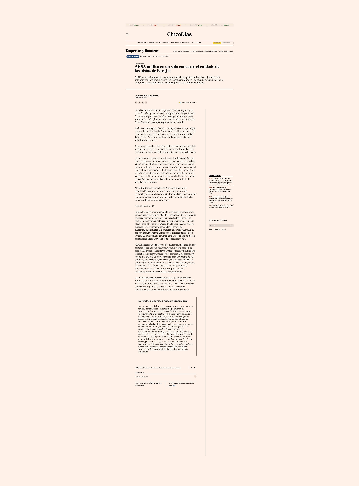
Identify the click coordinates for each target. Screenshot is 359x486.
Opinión (192, 42)
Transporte (145, 376)
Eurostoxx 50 (193, 25)
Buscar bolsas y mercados (218, 220)
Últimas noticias (184, 42)
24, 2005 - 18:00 (141, 97)
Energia (193, 51)
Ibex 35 (132, 25)
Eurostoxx (217, 229)
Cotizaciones (165, 42)
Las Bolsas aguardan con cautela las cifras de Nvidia (154, 56)
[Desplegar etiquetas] (195, 376)
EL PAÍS (198, 42)
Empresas (137, 376)
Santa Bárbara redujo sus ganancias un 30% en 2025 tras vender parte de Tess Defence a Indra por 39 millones (221, 199)
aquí (174, 385)
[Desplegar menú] (127, 34)
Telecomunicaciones (183, 51)
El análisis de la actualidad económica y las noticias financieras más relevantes (159, 367)
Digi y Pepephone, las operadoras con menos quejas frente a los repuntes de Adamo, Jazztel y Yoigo (221, 190)
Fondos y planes (174, 42)
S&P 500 (150, 25)
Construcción (200, 51)
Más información (139, 385)
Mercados (151, 42)
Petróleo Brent (171, 25)
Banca (175, 51)
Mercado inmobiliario (211, 51)
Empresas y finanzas (142, 42)
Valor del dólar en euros (217, 25)
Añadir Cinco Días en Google (188, 102)
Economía (158, 42)
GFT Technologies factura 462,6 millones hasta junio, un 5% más (221, 207)
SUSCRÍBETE (217, 43)
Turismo (221, 51)
